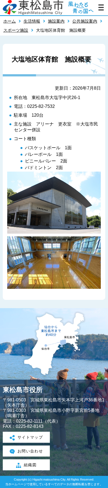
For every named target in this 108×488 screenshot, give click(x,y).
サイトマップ (30, 437)
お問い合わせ (30, 451)
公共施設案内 (84, 21)
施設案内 (56, 21)
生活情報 (32, 21)
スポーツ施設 (15, 30)
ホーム (9, 21)
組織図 (30, 465)
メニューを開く (101, 7)
